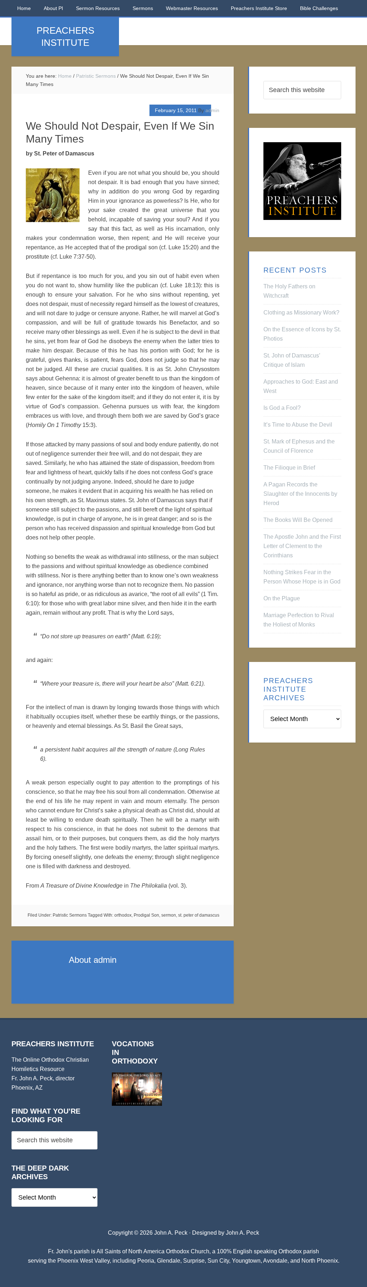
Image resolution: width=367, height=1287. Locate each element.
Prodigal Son (146, 915)
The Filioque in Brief (289, 468)
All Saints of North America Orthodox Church (152, 1251)
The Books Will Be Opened (298, 520)
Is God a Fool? (282, 408)
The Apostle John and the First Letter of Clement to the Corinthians (302, 546)
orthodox (123, 915)
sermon (168, 915)
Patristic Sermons (70, 915)
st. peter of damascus (198, 915)
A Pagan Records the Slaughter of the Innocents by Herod (300, 493)
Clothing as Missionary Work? (301, 312)
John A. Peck (242, 1233)
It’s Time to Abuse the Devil (297, 425)
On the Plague (281, 598)
